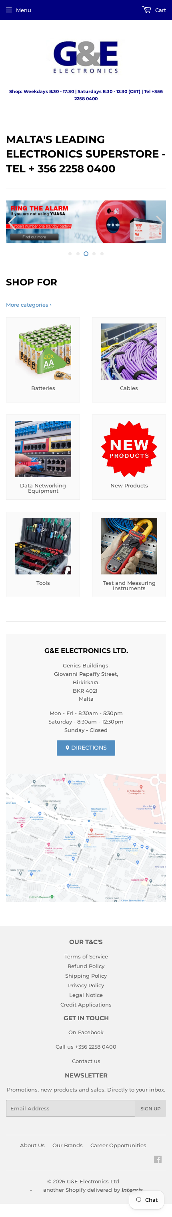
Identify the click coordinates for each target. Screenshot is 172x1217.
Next (161, 221)
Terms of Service (86, 954)
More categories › (29, 302)
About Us (32, 1143)
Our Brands (67, 1143)
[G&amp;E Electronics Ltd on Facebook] (158, 1158)
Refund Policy (86, 963)
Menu (23, 10)
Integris (132, 1187)
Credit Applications (86, 1002)
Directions (88, 745)
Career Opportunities (118, 1143)
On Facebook (86, 1030)
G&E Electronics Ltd (93, 1179)
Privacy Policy (86, 983)
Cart (160, 10)
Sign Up (150, 1106)
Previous (11, 221)
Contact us (86, 1058)
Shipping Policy (86, 973)
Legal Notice (86, 992)
